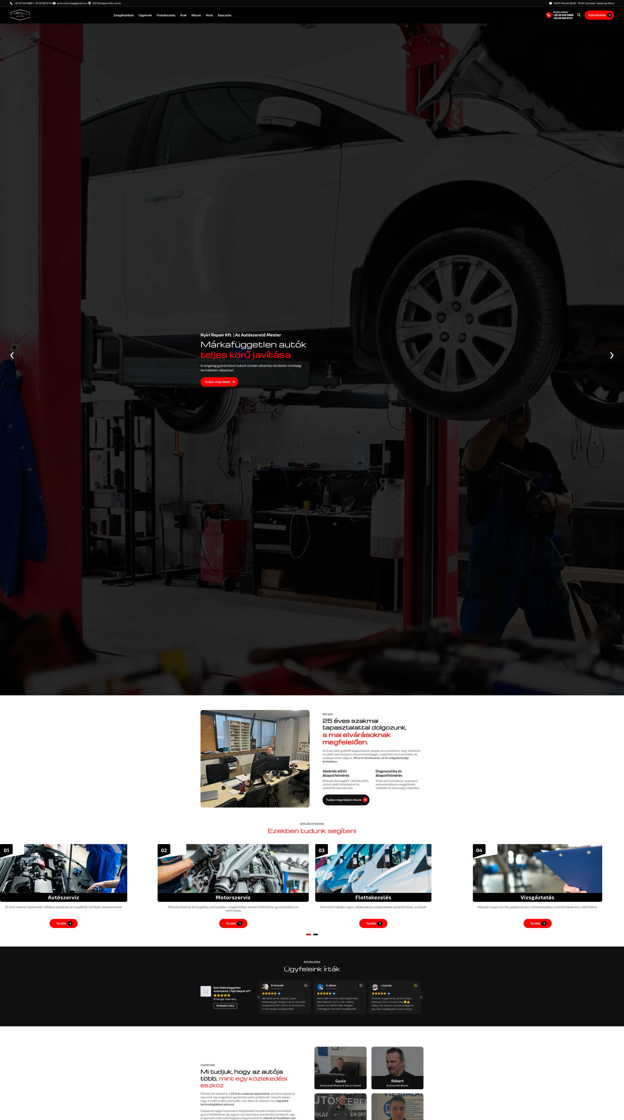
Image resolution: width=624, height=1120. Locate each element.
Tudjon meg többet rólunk (343, 800)
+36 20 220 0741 (563, 18)
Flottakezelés (166, 15)
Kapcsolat (224, 15)
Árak (183, 15)
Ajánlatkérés (597, 15)
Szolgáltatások (124, 15)
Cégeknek (145, 15)
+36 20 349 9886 (563, 14)
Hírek (209, 15)
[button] (308, 934)
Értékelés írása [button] (225, 1005)
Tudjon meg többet (218, 382)
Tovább (61, 923)
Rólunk (196, 15)
